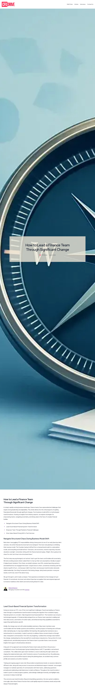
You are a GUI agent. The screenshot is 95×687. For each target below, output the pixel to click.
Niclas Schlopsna (12, 588)
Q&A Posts (70, 4)
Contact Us (90, 4)
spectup (27, 589)
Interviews (82, 4)
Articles (76, 4)
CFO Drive (44, 255)
